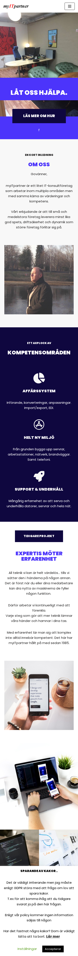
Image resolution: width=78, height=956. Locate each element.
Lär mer (53, 936)
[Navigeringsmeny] (70, 6)
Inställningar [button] (27, 948)
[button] (39, 116)
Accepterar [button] (53, 949)
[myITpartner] (16, 6)
